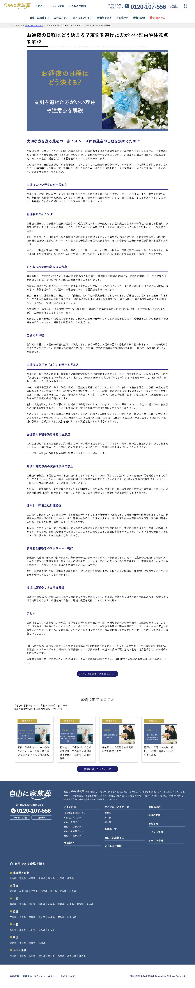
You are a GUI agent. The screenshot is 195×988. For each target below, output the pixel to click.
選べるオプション (82, 17)
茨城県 (53, 891)
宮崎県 (61, 956)
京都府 (32, 917)
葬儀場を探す (104, 17)
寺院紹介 (69, 842)
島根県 (22, 930)
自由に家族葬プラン (73, 831)
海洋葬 (108, 817)
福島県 (70, 878)
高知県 (42, 943)
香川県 (22, 943)
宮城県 (42, 878)
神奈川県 (23, 891)
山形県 (61, 878)
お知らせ (40, 6)
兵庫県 (51, 917)
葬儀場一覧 (111, 829)
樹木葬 (108, 822)
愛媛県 (32, 943)
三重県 (13, 917)
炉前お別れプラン (72, 817)
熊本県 (42, 956)
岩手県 (32, 878)
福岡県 (13, 956)
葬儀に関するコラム (34, 25)
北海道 (13, 878)
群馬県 (72, 891)
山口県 (51, 930)
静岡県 (80, 904)
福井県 (42, 904)
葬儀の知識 (139, 17)
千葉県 (34, 891)
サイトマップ (67, 976)
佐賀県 (22, 956)
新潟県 (13, 904)
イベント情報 (57, 6)
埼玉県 (44, 891)
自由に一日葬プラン (73, 826)
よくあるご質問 (77, 6)
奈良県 (61, 917)
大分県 (51, 956)
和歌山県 (71, 917)
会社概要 (14, 976)
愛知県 (90, 904)
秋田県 (51, 878)
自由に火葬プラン (72, 822)
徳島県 (13, 943)
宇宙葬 (108, 813)
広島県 (42, 930)
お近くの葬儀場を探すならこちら (97, 674)
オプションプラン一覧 (117, 806)
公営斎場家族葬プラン (74, 813)
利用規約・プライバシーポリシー (40, 976)
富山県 (22, 904)
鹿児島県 (71, 956)
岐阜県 (70, 904)
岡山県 (32, 930)
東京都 (13, 891)
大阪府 (42, 917)
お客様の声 (122, 17)
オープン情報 (155, 840)
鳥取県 (13, 930)
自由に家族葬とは (39, 17)
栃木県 (63, 891)
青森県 (22, 878)
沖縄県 (82, 956)
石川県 (32, 904)
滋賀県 (22, 917)
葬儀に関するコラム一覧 (97, 769)
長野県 (61, 904)
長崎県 (32, 956)
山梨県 (51, 904)
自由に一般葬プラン (73, 835)
